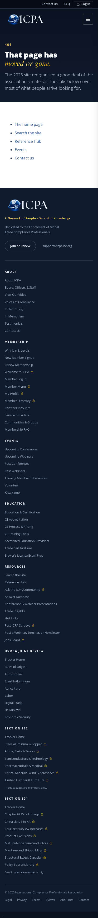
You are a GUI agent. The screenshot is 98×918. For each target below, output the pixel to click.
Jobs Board (16, 640)
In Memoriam (14, 316)
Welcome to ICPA (17, 372)
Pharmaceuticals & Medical (24, 766)
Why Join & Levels (17, 350)
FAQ (67, 4)
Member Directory (18, 401)
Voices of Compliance (20, 302)
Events (21, 149)
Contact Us (50, 4)
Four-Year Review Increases (24, 829)
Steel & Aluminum (17, 681)
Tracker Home (15, 659)
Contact (83, 900)
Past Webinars (15, 471)
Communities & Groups (21, 422)
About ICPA (13, 280)
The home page (29, 124)
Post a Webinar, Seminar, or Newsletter (32, 632)
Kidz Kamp (12, 492)
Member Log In (15, 379)
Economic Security (18, 717)
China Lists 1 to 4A (17, 821)
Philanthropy (14, 309)
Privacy (22, 900)
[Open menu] (88, 19)
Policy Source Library (19, 864)
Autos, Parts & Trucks (20, 751)
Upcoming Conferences (21, 449)
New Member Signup (19, 357)
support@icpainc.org (57, 246)
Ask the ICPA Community (22, 589)
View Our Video (15, 294)
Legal (8, 900)
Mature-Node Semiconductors (26, 843)
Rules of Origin (15, 667)
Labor (9, 695)
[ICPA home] (24, 19)
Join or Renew (20, 246)
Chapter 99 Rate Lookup (22, 814)
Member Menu (16, 386)
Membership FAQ (17, 429)
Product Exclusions (18, 836)
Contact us (24, 158)
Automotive (13, 674)
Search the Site (15, 575)
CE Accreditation (16, 519)
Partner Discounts (17, 408)
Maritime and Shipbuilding (23, 850)
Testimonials (14, 323)
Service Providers (17, 415)
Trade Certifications (18, 548)
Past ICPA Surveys (17, 625)
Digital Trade (13, 703)
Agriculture (12, 688)
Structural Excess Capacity (23, 857)
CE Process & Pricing (19, 526)
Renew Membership (19, 365)
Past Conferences (17, 463)
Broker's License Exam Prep (24, 555)
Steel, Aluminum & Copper (23, 744)
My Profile (16, 393)
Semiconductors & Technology (26, 758)
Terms (36, 900)
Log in (85, 4)
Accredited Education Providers (27, 541)
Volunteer (12, 485)
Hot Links (11, 618)
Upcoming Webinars (19, 456)
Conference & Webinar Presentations (31, 604)
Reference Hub (28, 141)
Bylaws (50, 900)
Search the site (28, 133)
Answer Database (17, 597)
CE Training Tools (17, 534)
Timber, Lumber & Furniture (24, 780)
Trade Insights (15, 611)
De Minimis (12, 710)
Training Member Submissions (26, 478)
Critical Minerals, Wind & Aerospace (29, 773)
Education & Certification (22, 512)
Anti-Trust (66, 900)
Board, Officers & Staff (20, 287)
